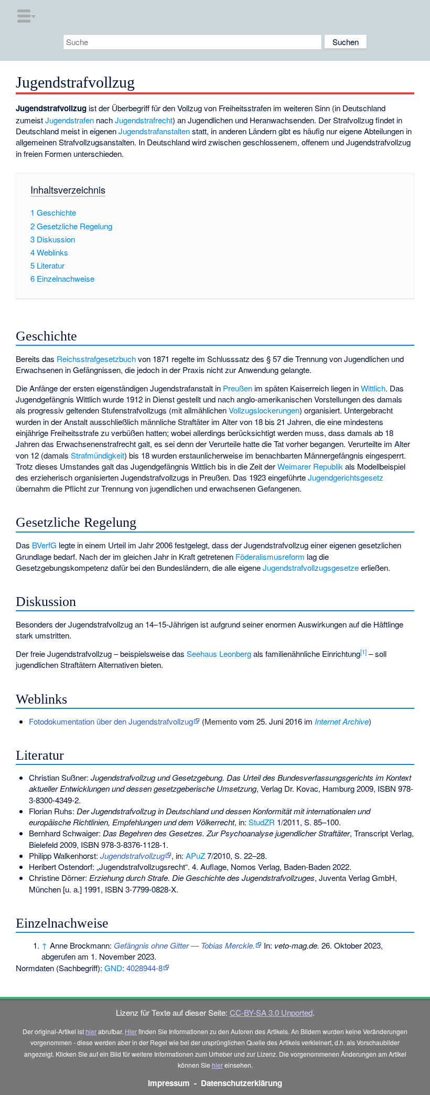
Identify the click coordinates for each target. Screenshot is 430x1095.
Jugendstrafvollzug (132, 855)
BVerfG (44, 544)
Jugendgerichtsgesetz (345, 477)
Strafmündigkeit (97, 455)
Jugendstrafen (69, 119)
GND (113, 967)
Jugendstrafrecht (144, 119)
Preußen (237, 388)
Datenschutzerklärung (241, 1083)
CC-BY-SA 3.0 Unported (271, 1012)
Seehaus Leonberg (219, 653)
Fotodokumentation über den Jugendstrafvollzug (111, 721)
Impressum (169, 1083)
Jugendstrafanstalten (154, 130)
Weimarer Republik (310, 466)
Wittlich (373, 388)
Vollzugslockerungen (264, 410)
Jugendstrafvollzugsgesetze (311, 567)
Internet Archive (342, 721)
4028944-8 (144, 967)
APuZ (195, 855)
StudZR (262, 821)
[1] (363, 651)
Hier (131, 1031)
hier (90, 1031)
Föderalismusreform (270, 556)
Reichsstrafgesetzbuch (96, 358)
